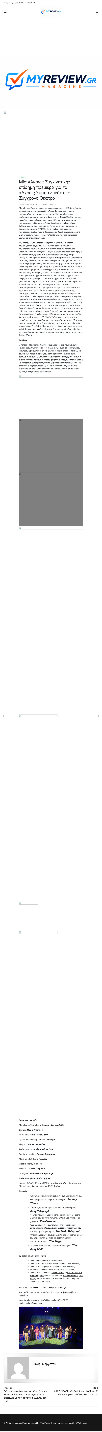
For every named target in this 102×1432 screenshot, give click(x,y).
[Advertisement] (51, 36)
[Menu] (5, 12)
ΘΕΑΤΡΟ (23, 177)
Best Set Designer (70, 1275)
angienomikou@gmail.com (31, 1303)
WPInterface (81, 1423)
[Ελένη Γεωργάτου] (18, 1368)
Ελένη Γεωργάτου (50, 204)
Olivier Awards (57, 1272)
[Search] (97, 12)
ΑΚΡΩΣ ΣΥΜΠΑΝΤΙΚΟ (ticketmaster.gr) (49, 1287)
